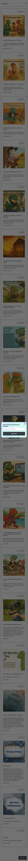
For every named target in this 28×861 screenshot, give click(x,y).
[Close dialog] (25, 424)
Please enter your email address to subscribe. (11, 425)
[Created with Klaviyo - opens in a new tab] (14, 438)
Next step (14, 433)
